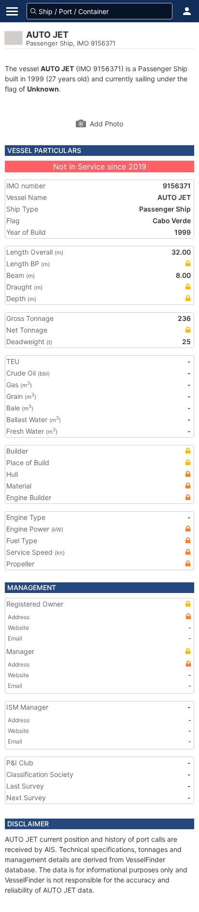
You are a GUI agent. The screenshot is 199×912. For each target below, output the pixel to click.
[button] (187, 11)
